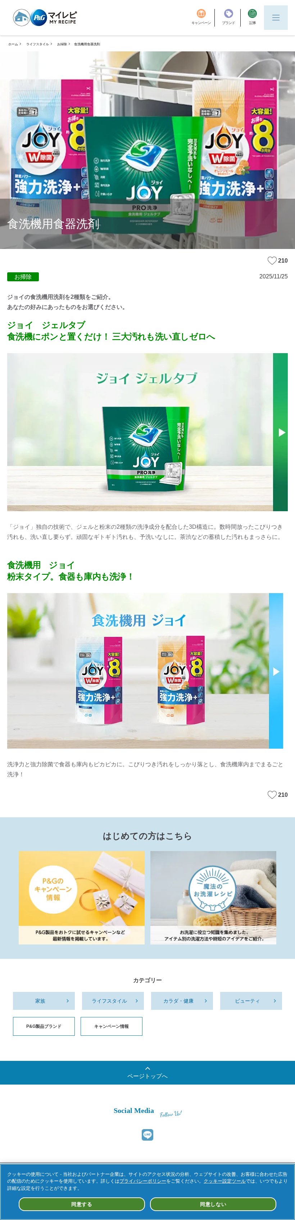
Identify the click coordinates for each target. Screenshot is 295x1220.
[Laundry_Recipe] (213, 897)
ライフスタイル (37, 44)
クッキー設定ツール (225, 1181)
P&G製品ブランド (44, 1026)
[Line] (147, 1135)
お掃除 (62, 44)
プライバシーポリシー (142, 1181)
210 (283, 261)
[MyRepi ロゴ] (45, 18)
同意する (81, 1204)
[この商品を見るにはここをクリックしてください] (147, 432)
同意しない (213, 1204)
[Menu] (276, 17)
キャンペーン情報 (111, 1026)
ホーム (13, 44)
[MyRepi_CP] (82, 897)
